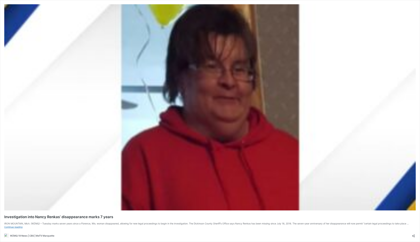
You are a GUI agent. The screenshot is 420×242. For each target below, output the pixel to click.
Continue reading (13, 227)
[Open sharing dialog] (413, 234)
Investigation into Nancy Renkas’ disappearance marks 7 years (58, 217)
